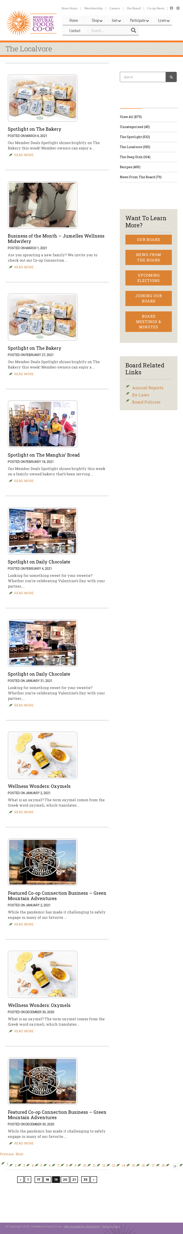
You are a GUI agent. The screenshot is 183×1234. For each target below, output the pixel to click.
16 (143, 1166)
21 (74, 1180)
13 (113, 1166)
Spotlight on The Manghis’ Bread (44, 455)
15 (133, 1166)
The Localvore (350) (135, 147)
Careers (114, 8)
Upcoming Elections (148, 278)
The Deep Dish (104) (135, 157)
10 (84, 1166)
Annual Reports (147, 387)
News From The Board (148, 257)
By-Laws (140, 395)
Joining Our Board (148, 298)
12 (103, 1166)
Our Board (134, 8)
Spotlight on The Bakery (34, 129)
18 (163, 1166)
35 (85, 1180)
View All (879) (131, 117)
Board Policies (146, 402)
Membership (93, 8)
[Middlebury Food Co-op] (32, 23)
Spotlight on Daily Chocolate (39, 562)
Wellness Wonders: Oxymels (39, 786)
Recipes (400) (130, 167)
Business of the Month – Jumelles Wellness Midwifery (56, 238)
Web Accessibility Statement (82, 1226)
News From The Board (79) (141, 177)
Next (19, 1154)
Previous (7, 1154)
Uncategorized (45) (135, 127)
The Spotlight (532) (135, 137)
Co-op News (155, 8)
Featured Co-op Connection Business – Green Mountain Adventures (57, 895)
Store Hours (69, 8)
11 (94, 1166)
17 (153, 1166)
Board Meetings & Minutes (148, 321)
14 (123, 1166)
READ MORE (24, 155)
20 (65, 1180)
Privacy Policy (111, 1226)
